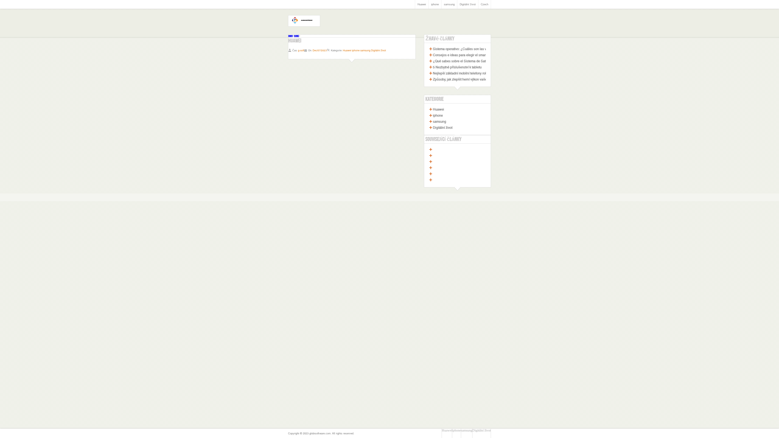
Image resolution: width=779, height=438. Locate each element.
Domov (290, 36)
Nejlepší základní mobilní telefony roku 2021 (465, 73)
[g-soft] (304, 21)
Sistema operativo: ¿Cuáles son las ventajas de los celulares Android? (483, 49)
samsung (449, 4)
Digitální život (468, 4)
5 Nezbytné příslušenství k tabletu (457, 67)
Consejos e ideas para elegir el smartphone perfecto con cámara (479, 55)
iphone (435, 4)
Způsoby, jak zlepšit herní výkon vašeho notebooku (470, 79)
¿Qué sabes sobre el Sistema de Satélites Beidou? (469, 61)
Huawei (421, 4)
